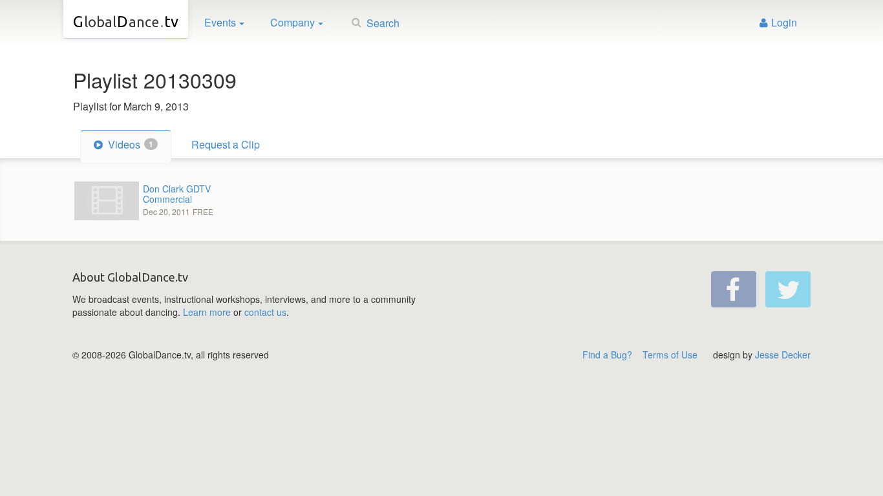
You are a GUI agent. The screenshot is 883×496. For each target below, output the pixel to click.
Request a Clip (225, 144)
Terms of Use (670, 354)
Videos (129, 144)
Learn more (207, 311)
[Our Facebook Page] (733, 289)
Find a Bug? (607, 354)
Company (292, 22)
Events (220, 22)
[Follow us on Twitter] (788, 289)
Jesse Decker (783, 354)
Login (784, 22)
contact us (265, 311)
